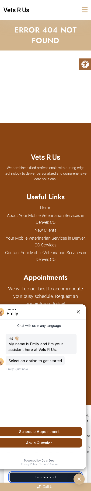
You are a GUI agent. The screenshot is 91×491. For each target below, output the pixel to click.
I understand (45, 477)
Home (45, 207)
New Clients (45, 230)
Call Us (48, 486)
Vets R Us (16, 10)
